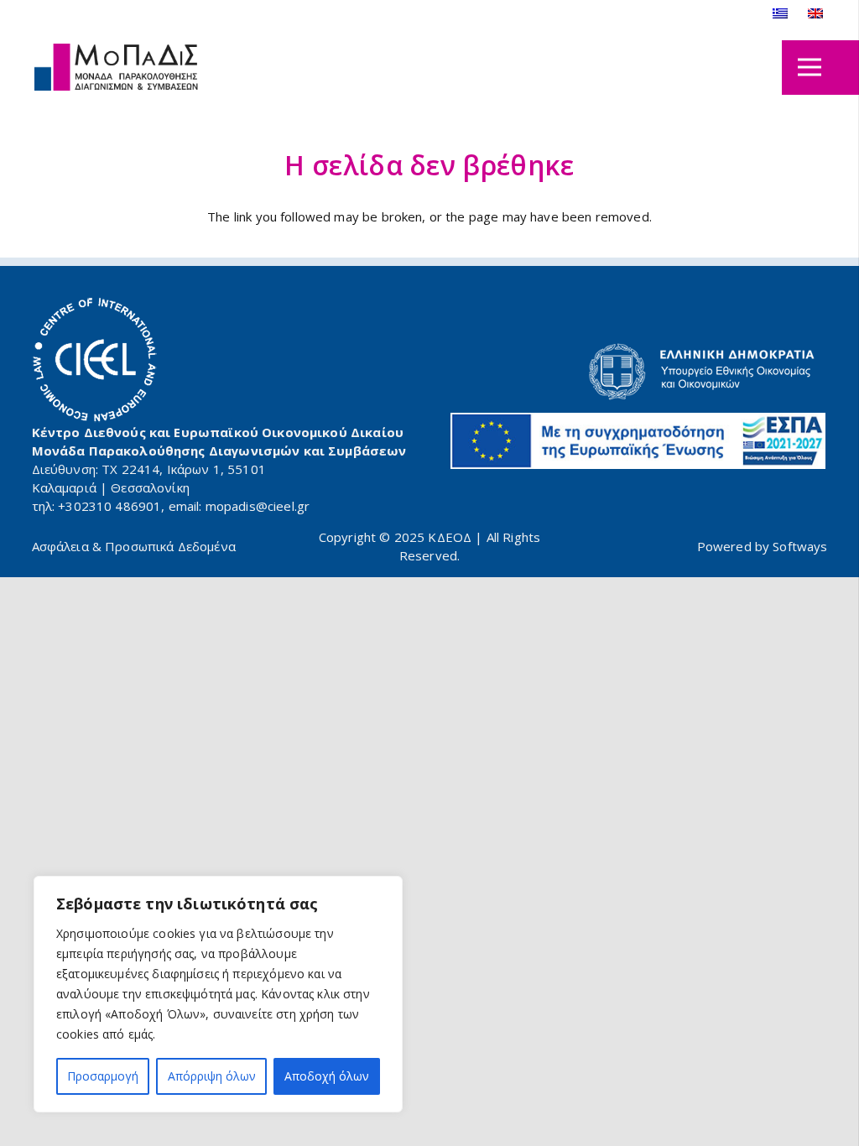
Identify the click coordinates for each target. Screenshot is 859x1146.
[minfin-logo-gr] (638, 371)
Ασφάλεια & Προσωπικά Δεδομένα (134, 546)
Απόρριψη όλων (212, 1076)
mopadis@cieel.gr (258, 505)
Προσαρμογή (102, 1076)
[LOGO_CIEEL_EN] (95, 360)
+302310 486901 (109, 505)
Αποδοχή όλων (326, 1076)
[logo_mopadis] (116, 67)
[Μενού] (809, 67)
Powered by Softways (762, 546)
